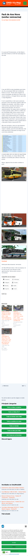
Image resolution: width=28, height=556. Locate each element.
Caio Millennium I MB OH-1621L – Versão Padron (14, 492)
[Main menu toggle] (25, 3)
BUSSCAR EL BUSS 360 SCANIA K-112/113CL (13, 487)
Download (4, 261)
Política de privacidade (14, 554)
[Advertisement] (14, 36)
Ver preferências (14, 551)
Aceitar (14, 542)
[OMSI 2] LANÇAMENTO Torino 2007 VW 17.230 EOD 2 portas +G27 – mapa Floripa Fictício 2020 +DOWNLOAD (18, 316)
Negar (14, 546)
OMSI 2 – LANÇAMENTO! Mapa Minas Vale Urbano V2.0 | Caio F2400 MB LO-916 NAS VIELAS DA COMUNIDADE (6, 339)
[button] (26, 526)
